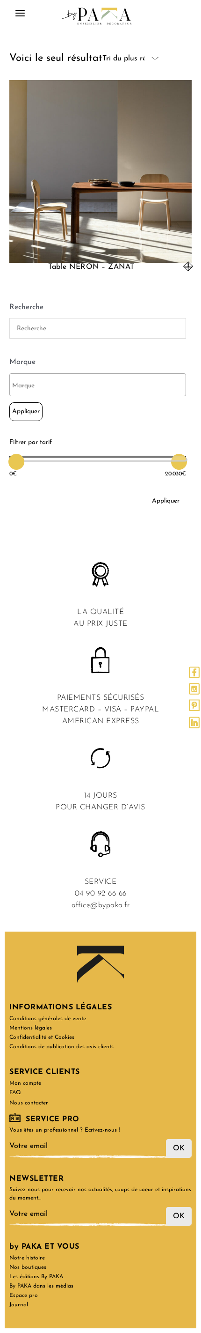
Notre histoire (27, 1258)
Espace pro (23, 1295)
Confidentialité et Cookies (41, 1037)
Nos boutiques (27, 1267)
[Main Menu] (20, 16)
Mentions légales (30, 1028)
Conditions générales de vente (47, 1019)
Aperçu (100, 254)
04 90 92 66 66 (101, 893)
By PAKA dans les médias (41, 1286)
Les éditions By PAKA (36, 1277)
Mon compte (25, 1083)
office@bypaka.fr (100, 905)
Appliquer (26, 411)
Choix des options (188, 266)
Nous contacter (28, 1103)
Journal (18, 1305)
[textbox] (100, 386)
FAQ (15, 1093)
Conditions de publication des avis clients (61, 1047)
